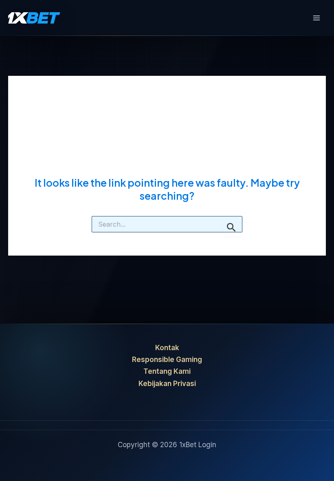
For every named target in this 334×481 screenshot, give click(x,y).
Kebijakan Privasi (167, 384)
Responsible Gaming (167, 359)
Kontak (167, 348)
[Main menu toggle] (317, 18)
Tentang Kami (167, 371)
